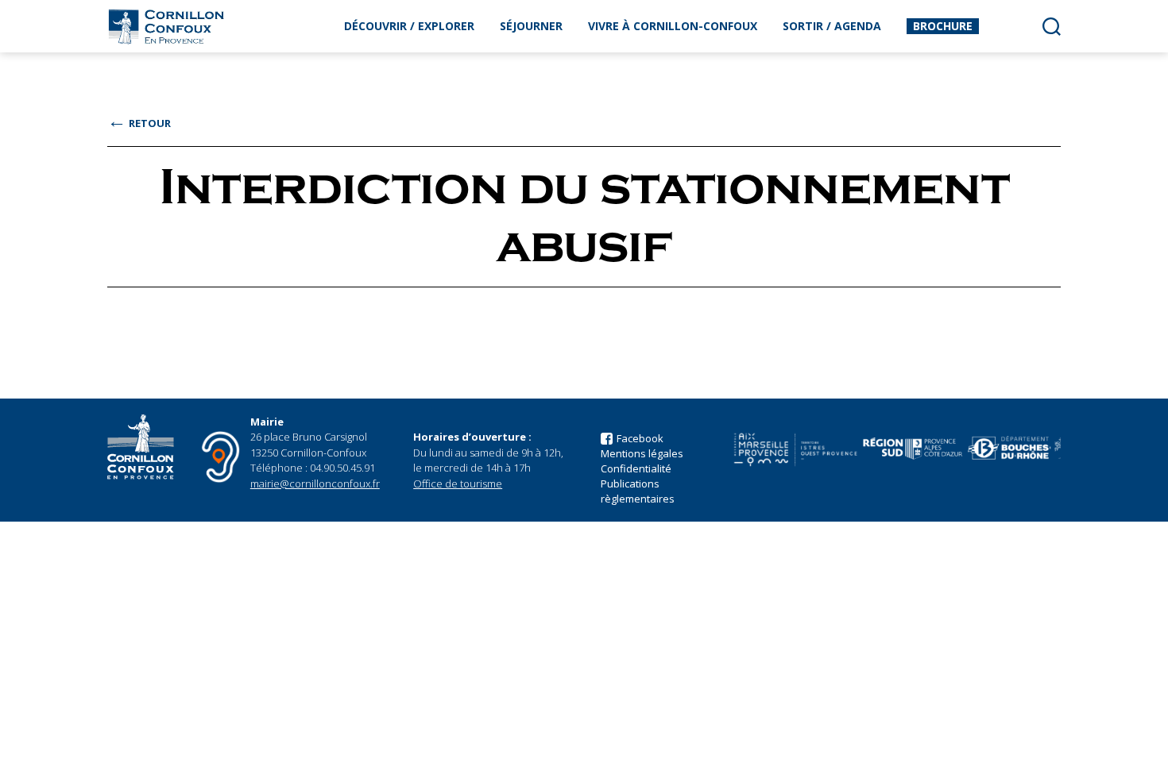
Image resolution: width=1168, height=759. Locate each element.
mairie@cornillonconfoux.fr (315, 483)
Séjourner (531, 25)
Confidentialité (636, 468)
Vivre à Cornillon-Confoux (672, 25)
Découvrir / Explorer (409, 25)
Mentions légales (642, 453)
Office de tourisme (457, 483)
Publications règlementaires (638, 491)
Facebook (640, 438)
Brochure (943, 25)
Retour (139, 123)
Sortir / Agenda (832, 25)
